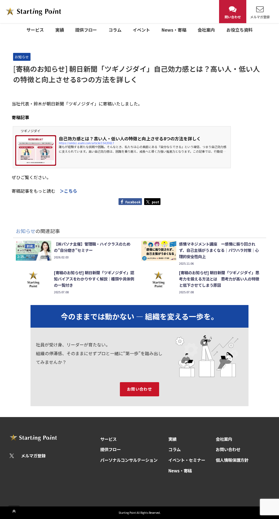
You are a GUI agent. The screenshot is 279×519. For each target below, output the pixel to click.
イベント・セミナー (186, 460)
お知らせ (22, 56)
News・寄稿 (174, 29)
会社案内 (206, 29)
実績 (59, 29)
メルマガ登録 (33, 455)
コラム (115, 29)
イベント (141, 29)
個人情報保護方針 (232, 460)
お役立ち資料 (239, 29)
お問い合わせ (139, 389)
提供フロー (86, 29)
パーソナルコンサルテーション (128, 460)
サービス (35, 29)
